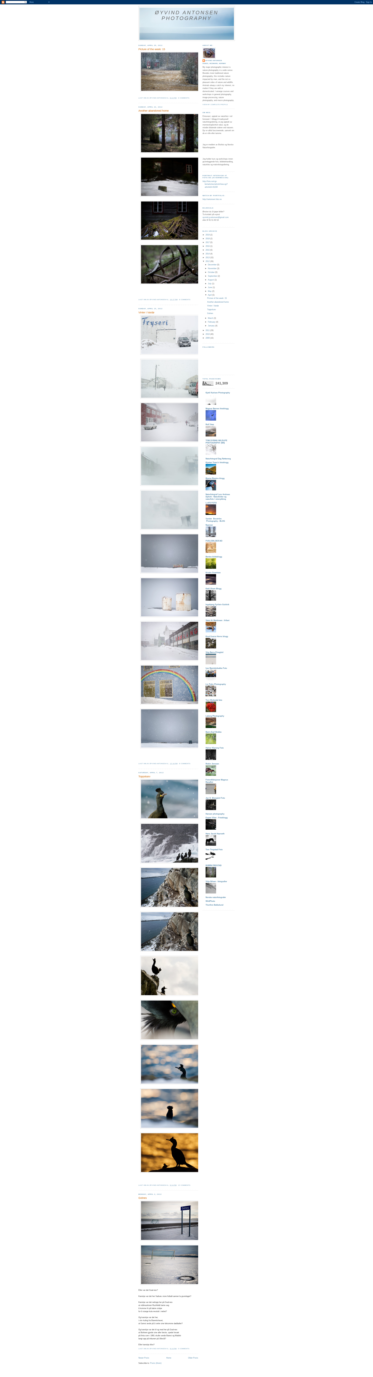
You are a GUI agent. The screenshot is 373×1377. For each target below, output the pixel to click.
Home (168, 1358)
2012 (208, 261)
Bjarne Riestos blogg (215, 478)
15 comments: (184, 1185)
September (213, 276)
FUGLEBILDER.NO (214, 541)
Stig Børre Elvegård (214, 652)
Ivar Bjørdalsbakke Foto (216, 668)
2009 (208, 338)
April (210, 295)
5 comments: (184, 1348)
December (212, 265)
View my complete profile (215, 104)
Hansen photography (215, 814)
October (211, 272)
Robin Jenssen (212, 764)
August (211, 280)
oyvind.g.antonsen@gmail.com (216, 217)
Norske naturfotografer (216, 897)
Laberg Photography (215, 716)
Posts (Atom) (155, 1363)
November (212, 268)
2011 (208, 330)
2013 (208, 257)
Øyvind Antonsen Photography (187, 15)
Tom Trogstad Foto (214, 849)
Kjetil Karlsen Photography (218, 393)
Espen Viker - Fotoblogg (217, 818)
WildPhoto (210, 901)
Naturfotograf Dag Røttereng (218, 459)
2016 (208, 246)
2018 (208, 238)
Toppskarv (144, 776)
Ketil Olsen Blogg (213, 589)
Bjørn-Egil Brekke (213, 732)
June (210, 287)
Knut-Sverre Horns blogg (217, 636)
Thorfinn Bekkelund (214, 905)
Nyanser (209, 525)
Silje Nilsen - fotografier (216, 881)
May (210, 291)
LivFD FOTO (211, 503)
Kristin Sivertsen (213, 573)
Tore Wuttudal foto (214, 700)
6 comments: (184, 98)
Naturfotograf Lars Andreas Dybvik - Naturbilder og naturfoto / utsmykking (218, 496)
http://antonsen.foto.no (212, 199)
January (211, 326)
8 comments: (185, 299)
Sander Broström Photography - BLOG (215, 520)
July (210, 283)
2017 (208, 242)
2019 (208, 235)
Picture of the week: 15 (151, 49)
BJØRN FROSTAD (213, 865)
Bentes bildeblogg (214, 557)
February (212, 322)
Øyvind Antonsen (213, 60)
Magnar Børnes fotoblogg (217, 408)
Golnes (142, 1197)
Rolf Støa (210, 424)
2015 (208, 250)
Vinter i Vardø (146, 312)
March (211, 318)
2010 (208, 334)
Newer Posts (143, 1358)
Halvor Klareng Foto (215, 748)
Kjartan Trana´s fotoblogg (217, 462)
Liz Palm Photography (216, 684)
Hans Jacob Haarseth (215, 834)
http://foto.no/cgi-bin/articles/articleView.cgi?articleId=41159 (215, 184)
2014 (208, 254)
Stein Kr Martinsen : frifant (217, 620)
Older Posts (193, 1358)
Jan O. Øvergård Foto (215, 798)
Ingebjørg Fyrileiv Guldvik (217, 604)
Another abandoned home (153, 110)
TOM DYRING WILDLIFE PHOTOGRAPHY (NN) (216, 441)
